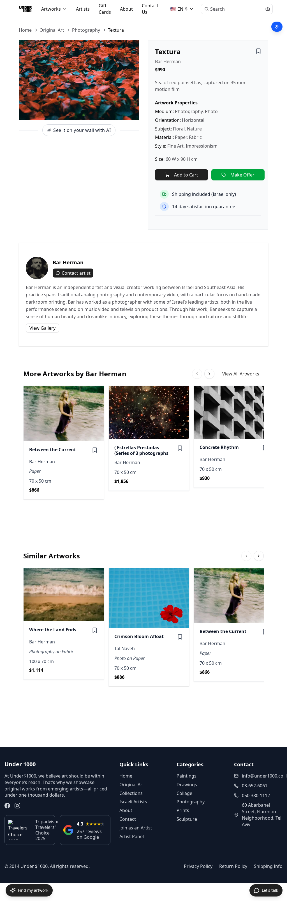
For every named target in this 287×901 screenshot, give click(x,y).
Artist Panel (131, 836)
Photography (86, 30)
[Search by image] (267, 9)
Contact (127, 819)
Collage (184, 793)
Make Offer (242, 175)
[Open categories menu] (64, 9)
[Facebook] (7, 805)
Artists (83, 9)
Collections (131, 793)
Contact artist (76, 273)
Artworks (51, 9)
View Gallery (42, 328)
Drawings (187, 784)
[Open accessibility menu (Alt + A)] (277, 27)
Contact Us (150, 9)
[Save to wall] (258, 51)
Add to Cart (186, 175)
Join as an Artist (135, 828)
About (126, 9)
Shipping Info (268, 866)
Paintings (186, 776)
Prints (183, 810)
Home (25, 30)
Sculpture (187, 819)
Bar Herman (168, 61)
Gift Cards (105, 9)
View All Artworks (240, 374)
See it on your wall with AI (82, 130)
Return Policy (233, 866)
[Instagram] (17, 805)
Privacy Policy (198, 866)
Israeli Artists (133, 802)
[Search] (206, 9)
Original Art (52, 30)
